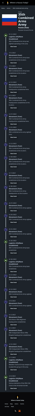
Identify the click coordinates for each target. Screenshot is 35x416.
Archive (7, 406)
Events (22, 404)
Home (3, 8)
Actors (8, 8)
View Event (13, 46)
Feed (12, 406)
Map (11, 404)
